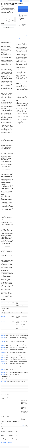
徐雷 (21, 13)
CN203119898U (3, 344)
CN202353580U (3, 355)
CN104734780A (3, 341)
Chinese (23, 12)
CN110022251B (3, 363)
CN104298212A (3, 321)
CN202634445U (3, 359)
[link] (3, 428)
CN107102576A (3, 328)
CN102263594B (3, 335)
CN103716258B (3, 352)
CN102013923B (3, 347)
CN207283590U (3, 369)
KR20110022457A (3, 305)
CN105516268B (3, 372)
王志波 (24, 13)
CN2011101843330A (3, 381)
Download (23, 425)
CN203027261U (3, 354)
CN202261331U (3, 366)
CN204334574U (3, 374)
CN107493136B (3, 368)
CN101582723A (3, 338)
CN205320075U (3, 337)
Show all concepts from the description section (6, 442)
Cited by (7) (25, 35)
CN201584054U (3, 302)
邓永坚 (26, 13)
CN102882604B (3, 316)
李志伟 (22, 13)
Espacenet (23, 37)
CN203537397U (3, 345)
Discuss (19, 38)
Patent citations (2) (22, 35)
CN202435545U (3, 357)
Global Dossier (26, 37)
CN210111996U (3, 361)
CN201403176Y (3, 349)
